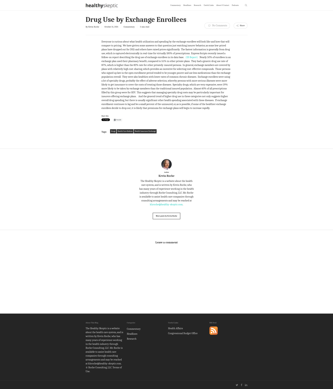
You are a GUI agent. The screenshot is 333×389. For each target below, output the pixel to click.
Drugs (113, 131)
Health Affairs (175, 328)
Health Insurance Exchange (145, 131)
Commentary (129, 27)
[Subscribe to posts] (213, 335)
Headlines (132, 333)
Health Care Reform (125, 131)
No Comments (219, 25)
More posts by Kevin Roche (166, 216)
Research (131, 338)
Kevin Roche (93, 27)
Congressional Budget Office (183, 333)
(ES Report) (191, 57)
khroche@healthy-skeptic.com (166, 204)
